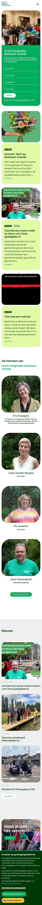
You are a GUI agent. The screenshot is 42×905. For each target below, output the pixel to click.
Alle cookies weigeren (12, 900)
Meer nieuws (8, 796)
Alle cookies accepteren (13, 894)
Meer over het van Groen (19, 100)
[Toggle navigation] (37, 5)
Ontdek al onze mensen (20, 594)
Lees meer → (8, 178)
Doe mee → (10, 838)
